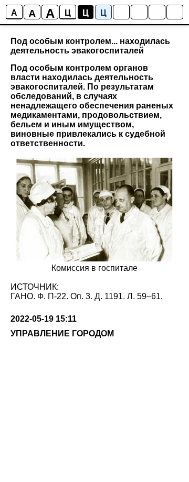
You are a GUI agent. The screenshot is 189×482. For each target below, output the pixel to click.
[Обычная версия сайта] (174, 12)
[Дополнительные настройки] (157, 12)
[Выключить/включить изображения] (121, 12)
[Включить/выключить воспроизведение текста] (139, 12)
